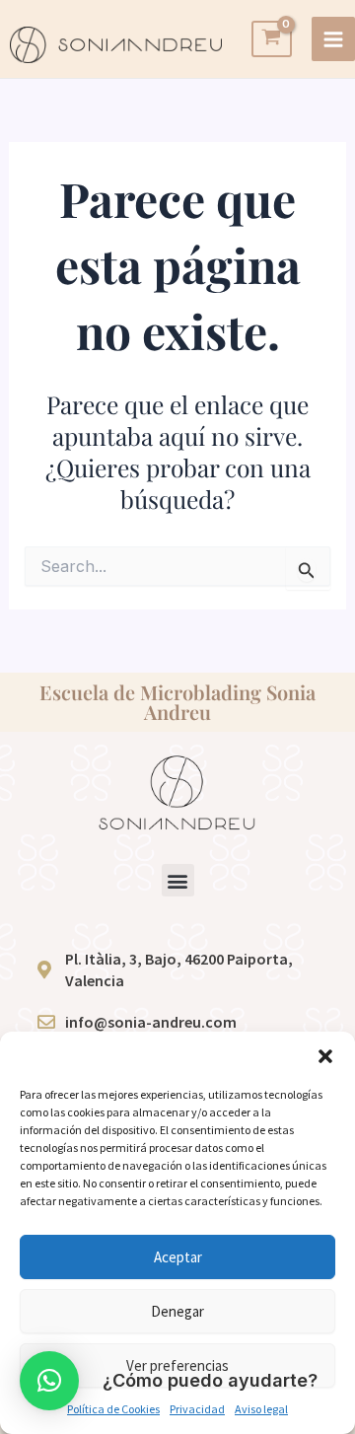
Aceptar (178, 1257)
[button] (325, 1056)
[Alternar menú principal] (333, 38)
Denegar (177, 1311)
